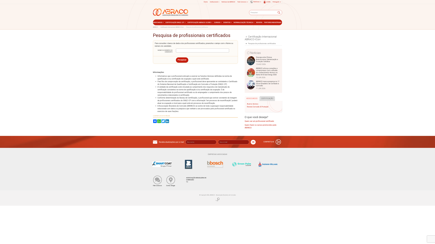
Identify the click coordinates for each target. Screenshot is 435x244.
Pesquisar (182, 60)
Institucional (214, 2)
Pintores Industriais (273, 22)
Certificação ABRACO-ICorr (199, 22)
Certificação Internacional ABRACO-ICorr (172, 27)
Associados (157, 22)
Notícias (255, 53)
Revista (259, 22)
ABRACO (155, 27)
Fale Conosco (242, 2)
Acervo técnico (252, 104)
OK (253, 142)
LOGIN (268, 2)
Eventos (227, 22)
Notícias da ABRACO (228, 2)
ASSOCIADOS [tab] (251, 98)
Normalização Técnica (243, 22)
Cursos (217, 22)
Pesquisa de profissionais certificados (262, 44)
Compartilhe (269, 142)
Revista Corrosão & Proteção (257, 107)
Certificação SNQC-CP (174, 22)
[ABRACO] (170, 12)
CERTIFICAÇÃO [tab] (267, 98)
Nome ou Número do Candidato (165, 51)
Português (276, 2)
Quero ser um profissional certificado (259, 121)
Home (206, 2)
